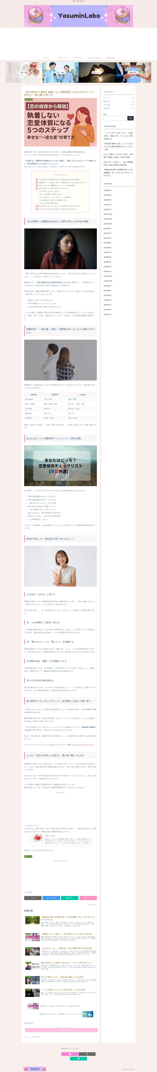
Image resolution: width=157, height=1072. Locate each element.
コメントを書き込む (61, 1030)
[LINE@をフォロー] (78, 1058)
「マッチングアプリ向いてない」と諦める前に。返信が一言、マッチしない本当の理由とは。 (118, 136)
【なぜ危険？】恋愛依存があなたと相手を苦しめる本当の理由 (59, 179)
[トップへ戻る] (154, 1069)
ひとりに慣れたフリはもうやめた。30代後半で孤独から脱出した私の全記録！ (118, 155)
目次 (58, 175)
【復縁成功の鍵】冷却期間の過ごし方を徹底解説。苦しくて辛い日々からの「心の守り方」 (118, 172)
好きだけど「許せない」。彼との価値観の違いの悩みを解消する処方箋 (118, 163)
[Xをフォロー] (87, 1054)
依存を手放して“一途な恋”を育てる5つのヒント (54, 188)
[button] (88, 898)
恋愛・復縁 (29, 856)
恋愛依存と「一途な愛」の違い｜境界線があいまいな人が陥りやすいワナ (63, 182)
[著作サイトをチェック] (69, 1054)
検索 (104, 114)
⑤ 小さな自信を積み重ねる (49, 203)
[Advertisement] (78, 41)
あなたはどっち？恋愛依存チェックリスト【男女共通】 (57, 185)
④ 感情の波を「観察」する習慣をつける (53, 200)
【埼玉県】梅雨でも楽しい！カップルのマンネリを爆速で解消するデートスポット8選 (118, 146)
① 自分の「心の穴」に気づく (50, 191)
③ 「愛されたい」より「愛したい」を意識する (55, 197)
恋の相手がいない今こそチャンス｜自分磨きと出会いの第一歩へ (60, 206)
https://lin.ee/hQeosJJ (76, 787)
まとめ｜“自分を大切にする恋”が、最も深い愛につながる (57, 209)
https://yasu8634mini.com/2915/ (82, 745)
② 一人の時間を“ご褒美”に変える (51, 194)
